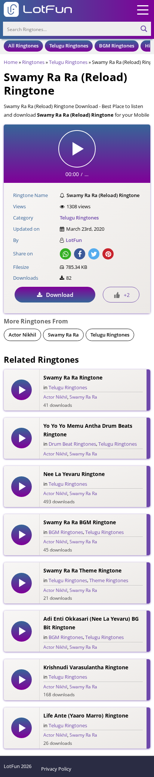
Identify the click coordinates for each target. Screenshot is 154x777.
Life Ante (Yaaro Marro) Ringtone (85, 715)
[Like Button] (117, 295)
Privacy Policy (56, 768)
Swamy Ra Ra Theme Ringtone (82, 570)
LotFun (74, 240)
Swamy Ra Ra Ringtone (72, 377)
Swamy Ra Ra (63, 334)
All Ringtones (23, 45)
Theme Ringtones (108, 580)
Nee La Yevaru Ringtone (74, 473)
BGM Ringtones (116, 45)
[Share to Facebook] (79, 253)
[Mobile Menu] (142, 9)
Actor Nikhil (22, 334)
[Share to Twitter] (93, 253)
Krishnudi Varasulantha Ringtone (85, 667)
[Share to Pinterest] (108, 253)
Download (59, 294)
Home (11, 62)
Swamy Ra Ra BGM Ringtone (79, 522)
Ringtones (33, 62)
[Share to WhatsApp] (65, 253)
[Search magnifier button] (144, 29)
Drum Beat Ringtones (72, 443)
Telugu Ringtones (68, 45)
